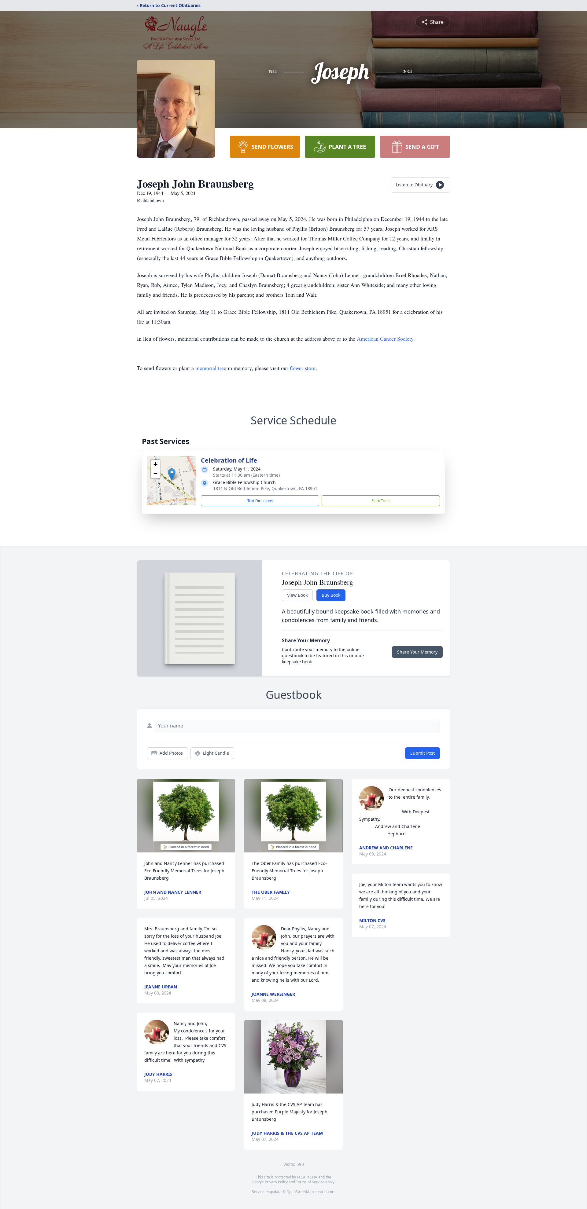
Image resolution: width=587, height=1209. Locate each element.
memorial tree (210, 368)
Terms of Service (310, 1182)
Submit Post (422, 753)
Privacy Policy (276, 1182)
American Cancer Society (385, 338)
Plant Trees (380, 500)
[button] (171, 474)
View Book (297, 595)
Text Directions (260, 500)
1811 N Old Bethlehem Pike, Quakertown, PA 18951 (265, 488)
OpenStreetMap (300, 1191)
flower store (303, 368)
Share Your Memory (417, 652)
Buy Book (331, 595)
